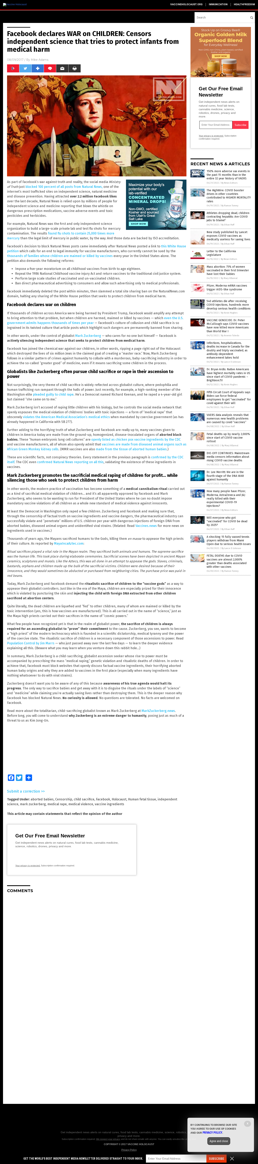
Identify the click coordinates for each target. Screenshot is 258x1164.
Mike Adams (39, 60)
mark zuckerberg (33, 804)
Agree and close (219, 1141)
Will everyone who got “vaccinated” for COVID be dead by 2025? (227, 521)
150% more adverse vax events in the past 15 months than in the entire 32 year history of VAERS (228, 175)
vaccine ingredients (109, 804)
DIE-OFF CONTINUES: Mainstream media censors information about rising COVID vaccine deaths (228, 456)
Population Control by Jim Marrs (30, 643)
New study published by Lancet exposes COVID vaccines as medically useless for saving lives (228, 235)
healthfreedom (244, 4)
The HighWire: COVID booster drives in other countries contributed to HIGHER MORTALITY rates (229, 196)
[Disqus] (96, 946)
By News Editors (229, 183)
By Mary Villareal (229, 278)
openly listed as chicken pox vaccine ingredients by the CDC (136, 439)
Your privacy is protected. (27, 865)
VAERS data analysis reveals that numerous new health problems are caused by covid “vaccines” (228, 418)
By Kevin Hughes (229, 313)
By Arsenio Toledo (230, 335)
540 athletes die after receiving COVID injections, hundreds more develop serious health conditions (229, 304)
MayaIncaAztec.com (68, 543)
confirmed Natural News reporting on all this (70, 462)
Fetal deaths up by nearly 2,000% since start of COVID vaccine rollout (228, 437)
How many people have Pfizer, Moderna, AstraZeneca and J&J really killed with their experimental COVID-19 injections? (226, 498)
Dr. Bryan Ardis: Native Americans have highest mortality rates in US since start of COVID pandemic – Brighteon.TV (228, 375)
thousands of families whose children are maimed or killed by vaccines (60, 256)
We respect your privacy (108, 1139)
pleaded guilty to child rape (53, 394)
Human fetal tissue (142, 799)
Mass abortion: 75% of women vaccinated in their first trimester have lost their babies (228, 270)
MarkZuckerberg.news (158, 711)
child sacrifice (84, 799)
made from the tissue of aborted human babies (131, 449)
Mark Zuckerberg (88, 336)
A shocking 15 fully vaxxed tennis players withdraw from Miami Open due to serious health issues (229, 540)
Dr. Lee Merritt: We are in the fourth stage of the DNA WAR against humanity (225, 475)
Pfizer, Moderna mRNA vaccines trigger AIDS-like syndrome (227, 287)
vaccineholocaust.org (186, 4)
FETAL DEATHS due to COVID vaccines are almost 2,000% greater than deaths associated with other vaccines (227, 561)
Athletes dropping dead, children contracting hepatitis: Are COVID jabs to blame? (228, 216)
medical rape (57, 804)
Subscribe (216, 1159)
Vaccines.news (146, 526)
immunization (218, 4)
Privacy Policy (129, 1150)
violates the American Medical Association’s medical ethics (66, 417)
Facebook (103, 799)
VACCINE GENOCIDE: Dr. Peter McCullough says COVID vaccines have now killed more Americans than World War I (228, 326)
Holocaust (119, 799)
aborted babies (42, 799)
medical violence (80, 804)
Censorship (63, 799)
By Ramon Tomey (229, 205)
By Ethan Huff (227, 224)
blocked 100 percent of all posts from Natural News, (64, 187)
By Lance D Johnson (231, 362)
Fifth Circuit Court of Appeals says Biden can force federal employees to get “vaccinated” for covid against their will (229, 398)
